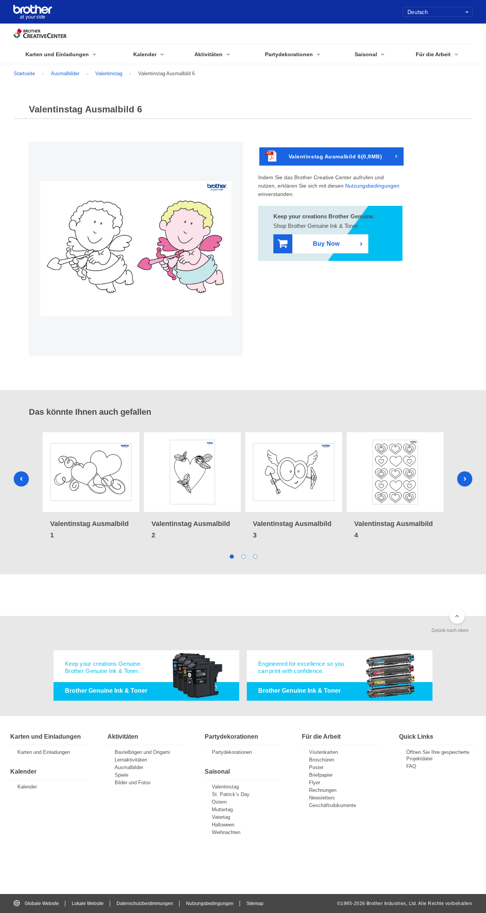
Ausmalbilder (65, 73)
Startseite (24, 73)
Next (464, 479)
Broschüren (321, 760)
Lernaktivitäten (131, 760)
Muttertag (222, 809)
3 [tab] (255, 556)
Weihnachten (226, 832)
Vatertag (221, 817)
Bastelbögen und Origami (142, 752)
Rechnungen (322, 790)
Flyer (314, 782)
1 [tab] (231, 556)
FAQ (411, 766)
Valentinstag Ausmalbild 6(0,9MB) (335, 156)
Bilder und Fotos (133, 782)
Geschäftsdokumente (332, 805)
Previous (21, 479)
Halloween (223, 825)
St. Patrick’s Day (230, 794)
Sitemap (255, 903)
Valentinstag (108, 73)
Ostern (219, 802)
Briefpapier (321, 775)
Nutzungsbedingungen (372, 186)
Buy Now (326, 243)
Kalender (27, 787)
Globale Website (42, 903)
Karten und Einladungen (43, 752)
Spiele (121, 775)
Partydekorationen (232, 752)
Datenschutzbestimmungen (145, 903)
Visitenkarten (323, 752)
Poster (316, 767)
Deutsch (417, 12)
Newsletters (322, 798)
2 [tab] (243, 556)
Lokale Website (88, 903)
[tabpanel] (91, 486)
